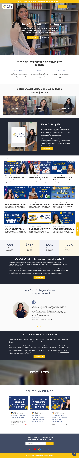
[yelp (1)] (30, 449)
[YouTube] (35, 449)
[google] (39, 449)
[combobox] (70, 158)
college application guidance (24, 262)
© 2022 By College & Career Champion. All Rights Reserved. (39, 455)
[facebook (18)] (49, 449)
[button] (77, 229)
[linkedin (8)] (44, 449)
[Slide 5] (37, 326)
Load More (39, 237)
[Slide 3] (40, 326)
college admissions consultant (51, 268)
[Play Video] (16, 167)
